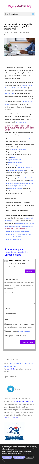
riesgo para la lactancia (25, 178)
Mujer (20, 32)
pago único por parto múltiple (17, 185)
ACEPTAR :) (7, 457)
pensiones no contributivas (17, 149)
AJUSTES (25, 453)
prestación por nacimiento (16, 170)
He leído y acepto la (19, 331)
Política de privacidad (24, 331)
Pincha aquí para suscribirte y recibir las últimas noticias (16, 252)
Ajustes (30, 457)
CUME (13, 157)
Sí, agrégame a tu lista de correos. (16, 335)
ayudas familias (29, 363)
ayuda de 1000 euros (15, 188)
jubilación (27, 139)
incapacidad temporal (15, 162)
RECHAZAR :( (19, 457)
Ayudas (15, 32)
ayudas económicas (16, 363)
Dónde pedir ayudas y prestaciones (17, 231)
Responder (29, 271)
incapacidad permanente (16, 165)
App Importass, (10, 93)
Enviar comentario (27, 342)
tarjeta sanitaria (20, 122)
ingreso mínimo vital (14, 159)
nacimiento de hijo (10, 366)
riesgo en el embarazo (25, 167)
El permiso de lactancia (13, 239)
